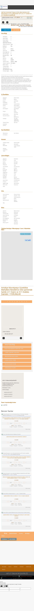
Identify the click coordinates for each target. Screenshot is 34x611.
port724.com (9, 576)
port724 (5, 405)
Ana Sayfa (4, 566)
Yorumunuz (18, 301)
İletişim (3, 569)
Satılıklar (15, 566)
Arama (10, 566)
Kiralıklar (22, 566)
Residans (21, 533)
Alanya (3, 535)
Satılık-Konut (13, 533)
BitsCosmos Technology (26, 576)
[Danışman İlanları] (4, 338)
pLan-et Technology (7, 578)
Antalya (27, 533)
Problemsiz (4, 539)
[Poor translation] (5, 586)
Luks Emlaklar (12, 539)
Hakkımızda (28, 566)
